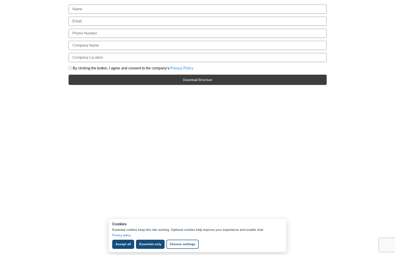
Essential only (150, 244)
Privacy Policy (181, 68)
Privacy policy (121, 235)
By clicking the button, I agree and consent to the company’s (133, 68)
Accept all (123, 244)
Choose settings (182, 244)
